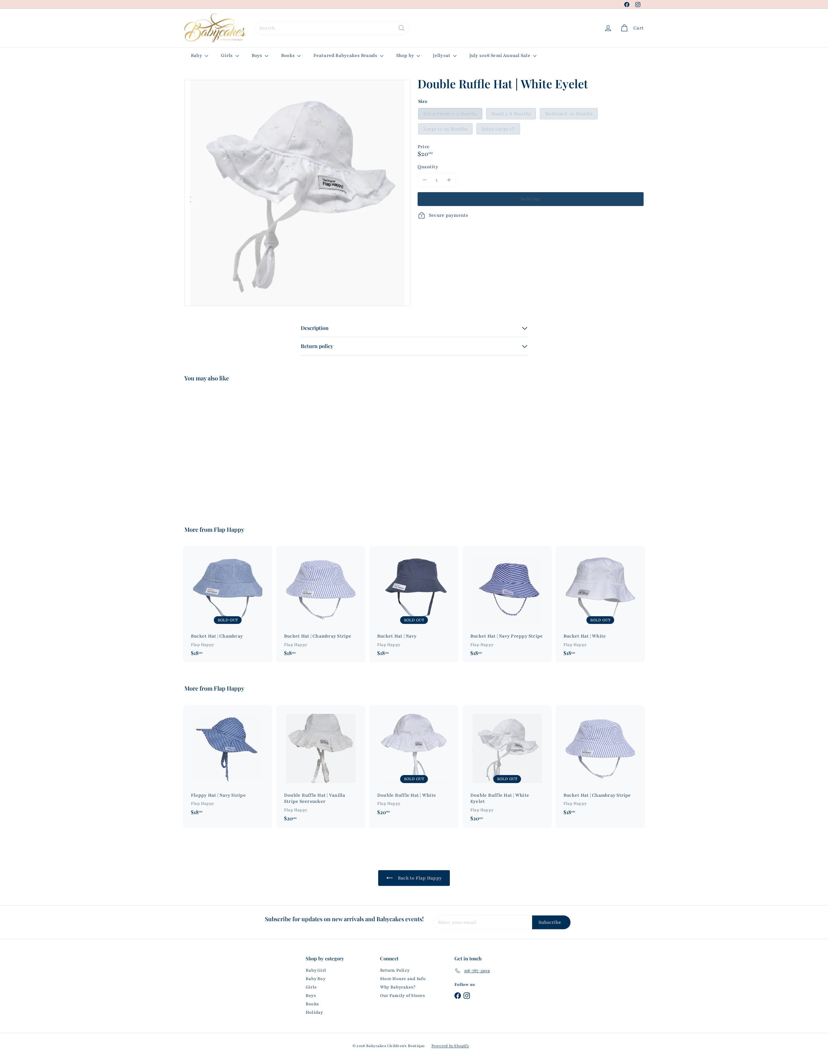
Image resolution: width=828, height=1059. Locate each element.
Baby (197, 55)
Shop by (405, 55)
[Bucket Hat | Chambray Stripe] (321, 604)
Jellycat (442, 55)
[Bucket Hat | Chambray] (227, 604)
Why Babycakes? (397, 987)
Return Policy (394, 970)
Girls (227, 55)
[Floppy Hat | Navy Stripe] (227, 763)
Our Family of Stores (402, 996)
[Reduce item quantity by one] (424, 180)
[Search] (401, 28)
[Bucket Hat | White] (600, 604)
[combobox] (332, 28)
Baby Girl (316, 970)
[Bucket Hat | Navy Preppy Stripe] (507, 604)
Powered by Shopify (450, 1045)
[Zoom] (297, 193)
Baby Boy (315, 979)
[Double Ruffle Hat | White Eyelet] (220, 449)
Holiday (314, 1012)
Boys (257, 55)
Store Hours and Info (403, 979)
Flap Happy (229, 529)
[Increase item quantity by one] (449, 180)
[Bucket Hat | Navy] (414, 604)
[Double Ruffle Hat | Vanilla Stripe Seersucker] (321, 766)
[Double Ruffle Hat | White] (414, 763)
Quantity (428, 167)
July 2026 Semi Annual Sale (500, 55)
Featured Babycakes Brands (345, 55)
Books (288, 55)
